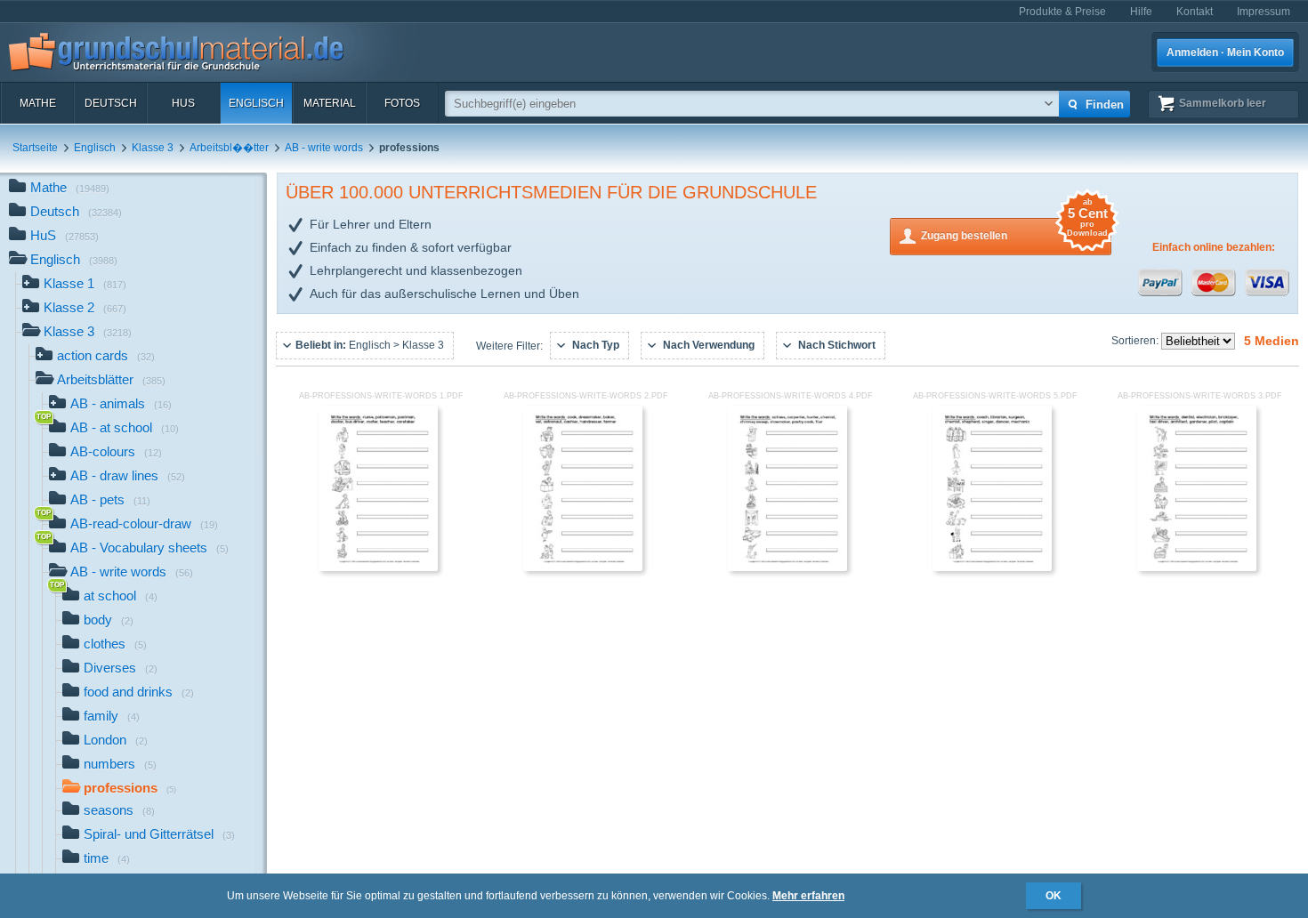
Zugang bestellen (1014, 230)
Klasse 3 (153, 147)
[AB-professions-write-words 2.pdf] (582, 567)
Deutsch (111, 103)
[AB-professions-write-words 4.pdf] (787, 567)
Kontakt (1194, 11)
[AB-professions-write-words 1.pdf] (378, 567)
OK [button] (1054, 896)
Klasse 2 (85, 307)
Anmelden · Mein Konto (1225, 52)
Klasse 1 (85, 283)
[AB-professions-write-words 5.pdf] (992, 567)
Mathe (38, 103)
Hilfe (1141, 11)
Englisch (256, 103)
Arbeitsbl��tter (229, 147)
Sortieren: (1136, 340)
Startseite (35, 147)
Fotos (402, 103)
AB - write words (324, 147)
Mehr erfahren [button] (808, 896)
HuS (183, 103)
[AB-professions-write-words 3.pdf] (1196, 567)
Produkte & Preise (1062, 11)
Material (329, 103)
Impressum (1263, 11)
